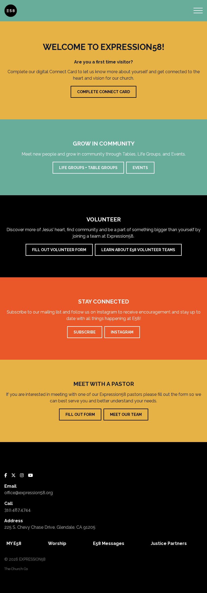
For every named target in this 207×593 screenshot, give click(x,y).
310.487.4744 (17, 510)
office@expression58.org (28, 492)
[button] (198, 10)
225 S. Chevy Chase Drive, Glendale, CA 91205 (49, 527)
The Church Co (16, 569)
